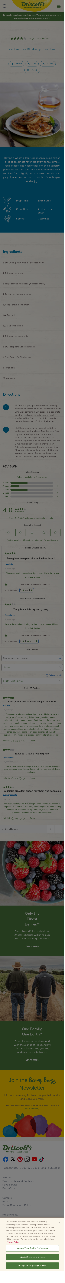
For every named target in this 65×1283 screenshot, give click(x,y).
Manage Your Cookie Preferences (32, 1248)
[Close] (59, 1222)
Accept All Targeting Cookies (32, 1265)
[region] (32, 1244)
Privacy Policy (12, 1242)
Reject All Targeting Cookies (32, 1257)
